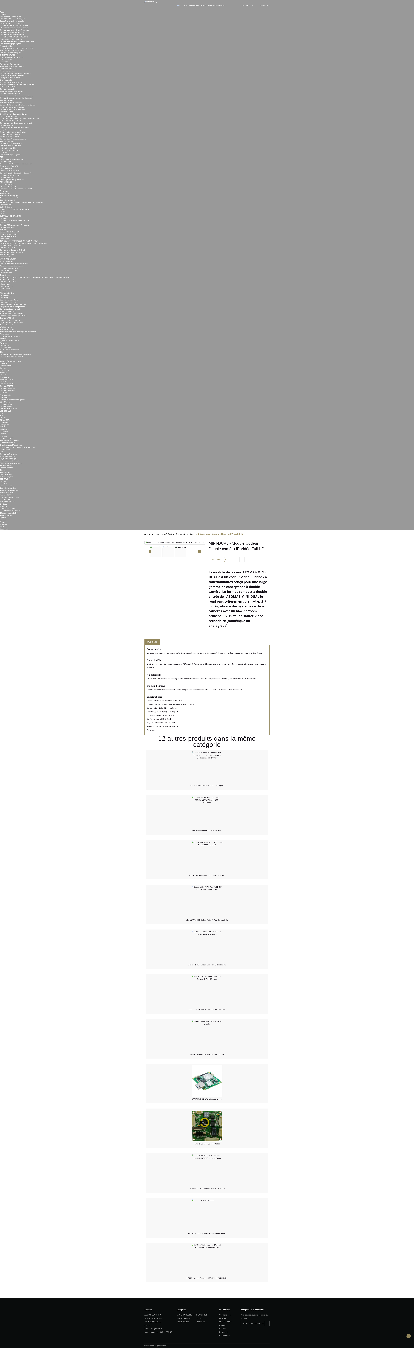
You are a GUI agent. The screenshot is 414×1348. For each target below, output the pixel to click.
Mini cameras (5, 284)
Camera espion (5, 295)
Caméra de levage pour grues (10, 44)
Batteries (3, 338)
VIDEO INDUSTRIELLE (8, 87)
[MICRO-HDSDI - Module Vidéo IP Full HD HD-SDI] (207, 947)
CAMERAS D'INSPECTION (10, 171)
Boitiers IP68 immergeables (9, 150)
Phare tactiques (5, 288)
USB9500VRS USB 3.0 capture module (207, 1099)
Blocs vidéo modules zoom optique (12, 400)
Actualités (3, 524)
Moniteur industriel (6, 100)
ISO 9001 (223, 1329)
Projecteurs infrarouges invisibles (11, 322)
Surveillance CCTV (6, 438)
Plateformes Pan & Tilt (8, 302)
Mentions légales (225, 1322)
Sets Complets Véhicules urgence (12, 50)
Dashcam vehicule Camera (9, 300)
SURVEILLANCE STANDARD (11, 216)
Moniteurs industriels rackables (11, 103)
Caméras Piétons (6, 406)
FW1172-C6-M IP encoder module (207, 1144)
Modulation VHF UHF (7, 502)
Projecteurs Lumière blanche (10, 461)
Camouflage (4, 298)
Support (2, 522)
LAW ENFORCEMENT (8, 259)
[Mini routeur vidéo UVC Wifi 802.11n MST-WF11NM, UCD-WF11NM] (207, 812)
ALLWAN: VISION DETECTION (11, 82)
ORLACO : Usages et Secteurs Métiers (14, 28)
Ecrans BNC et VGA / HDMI (10, 232)
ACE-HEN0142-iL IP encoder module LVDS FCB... (207, 1189)
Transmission (4, 193)
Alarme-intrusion (6, 515)
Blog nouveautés (6, 80)
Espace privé (4, 529)
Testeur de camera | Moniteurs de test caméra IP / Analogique (21, 202)
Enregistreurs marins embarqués (11, 130)
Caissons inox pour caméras (10, 116)
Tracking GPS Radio (7, 318)
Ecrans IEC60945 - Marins (9, 137)
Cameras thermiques (7, 390)
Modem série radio (6, 493)
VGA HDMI (4, 483)
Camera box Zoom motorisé (10, 309)
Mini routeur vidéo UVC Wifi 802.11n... (207, 830)
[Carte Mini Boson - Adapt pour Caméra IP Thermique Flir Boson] (168, 551)
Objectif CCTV (5, 420)
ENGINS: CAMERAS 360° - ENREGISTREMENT (17, 84)
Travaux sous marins (7, 141)
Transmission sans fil (7, 200)
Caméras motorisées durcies (10, 93)
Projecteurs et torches (8, 456)
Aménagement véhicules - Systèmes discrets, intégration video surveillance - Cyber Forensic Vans (35, 277)
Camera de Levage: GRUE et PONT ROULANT (17, 41)
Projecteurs (4, 191)
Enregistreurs (4, 422)
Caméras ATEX (5, 161)
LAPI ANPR (4, 397)
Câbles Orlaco (5, 62)
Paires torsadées (6, 486)
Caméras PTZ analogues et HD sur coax (14, 225)
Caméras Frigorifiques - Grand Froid (12, 109)
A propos (3, 517)
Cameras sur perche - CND (10, 175)
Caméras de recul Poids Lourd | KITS (13, 32)
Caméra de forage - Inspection (10, 155)
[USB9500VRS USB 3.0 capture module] (207, 1081)
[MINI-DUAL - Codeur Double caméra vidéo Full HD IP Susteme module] (175, 542)
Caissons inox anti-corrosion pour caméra (14, 127)
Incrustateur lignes (6, 112)
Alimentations (4, 334)
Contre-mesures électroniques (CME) (13, 316)
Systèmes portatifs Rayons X (10, 341)
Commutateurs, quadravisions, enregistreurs (15, 73)
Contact (2, 520)
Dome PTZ (4, 381)
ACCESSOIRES (6, 59)
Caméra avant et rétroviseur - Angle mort (14, 30)
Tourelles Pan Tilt (6, 465)
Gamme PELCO (6, 168)
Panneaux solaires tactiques (10, 336)
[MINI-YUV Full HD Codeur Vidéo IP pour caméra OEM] (207, 902)
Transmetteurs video (7, 325)
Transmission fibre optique (9, 196)
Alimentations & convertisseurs (11, 463)
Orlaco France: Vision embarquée (12, 21)
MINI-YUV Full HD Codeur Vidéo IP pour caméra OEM (207, 920)
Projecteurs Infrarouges (8, 459)
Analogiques (4, 370)
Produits (3, 14)
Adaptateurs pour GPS (8, 69)
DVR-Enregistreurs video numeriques (13, 304)
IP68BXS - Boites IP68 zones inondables (14, 209)
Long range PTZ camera (8, 270)
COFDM (3, 481)
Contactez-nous (225, 1315)
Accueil (2, 12)
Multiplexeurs (4, 429)
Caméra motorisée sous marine (11, 146)
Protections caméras (7, 71)
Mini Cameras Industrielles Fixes (11, 91)
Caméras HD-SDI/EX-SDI (9, 248)
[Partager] (242, 559)
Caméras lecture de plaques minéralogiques (15, 354)
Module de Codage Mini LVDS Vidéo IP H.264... (207, 875)
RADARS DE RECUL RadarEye (11, 39)
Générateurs (4, 345)
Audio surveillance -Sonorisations (11, 266)
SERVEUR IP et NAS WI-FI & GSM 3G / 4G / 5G (17, 447)
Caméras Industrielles (7, 89)
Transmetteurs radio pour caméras (12, 66)
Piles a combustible (7, 293)
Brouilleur (3, 291)
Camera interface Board (8, 409)
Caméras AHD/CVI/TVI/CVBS (10, 245)
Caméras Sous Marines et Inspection (13, 139)
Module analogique (6, 477)
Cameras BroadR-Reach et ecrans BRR (14, 25)
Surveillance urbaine (7, 279)
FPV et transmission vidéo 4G (10, 511)
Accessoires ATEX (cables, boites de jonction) (16, 164)
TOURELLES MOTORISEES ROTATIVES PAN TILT (19, 241)
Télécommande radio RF (8, 513)
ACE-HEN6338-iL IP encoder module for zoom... (207, 1233)
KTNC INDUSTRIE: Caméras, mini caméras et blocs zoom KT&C (23, 243)
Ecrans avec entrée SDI (8, 234)
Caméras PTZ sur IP (7, 227)
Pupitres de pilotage (7, 184)
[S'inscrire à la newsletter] (267, 1323)
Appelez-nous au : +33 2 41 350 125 (158, 1332)
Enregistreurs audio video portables (12, 307)
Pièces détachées (6, 46)
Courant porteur (5, 499)
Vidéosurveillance (6, 366)
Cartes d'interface (6, 257)
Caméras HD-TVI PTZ (8, 388)
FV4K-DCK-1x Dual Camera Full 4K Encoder (207, 1054)
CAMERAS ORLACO (7, 55)
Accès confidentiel (6, 261)
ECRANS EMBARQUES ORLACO (12, 57)
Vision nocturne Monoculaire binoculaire (14, 264)
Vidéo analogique (6, 474)
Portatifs (3, 434)
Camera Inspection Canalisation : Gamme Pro (16, 173)
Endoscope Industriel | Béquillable (12, 180)
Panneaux (3, 343)
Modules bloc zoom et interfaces (11, 252)
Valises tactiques (6, 273)
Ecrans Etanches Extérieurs (10, 134)
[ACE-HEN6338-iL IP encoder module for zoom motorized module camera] (207, 1215)
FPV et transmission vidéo (9, 497)
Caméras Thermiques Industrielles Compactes (16, 98)
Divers (2, 214)
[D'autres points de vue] (150, 551)
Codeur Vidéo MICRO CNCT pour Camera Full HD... (207, 1009)
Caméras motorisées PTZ (9, 268)
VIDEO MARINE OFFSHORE (10, 121)
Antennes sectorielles (7, 508)
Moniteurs (3, 230)
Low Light (3, 393)
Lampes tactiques (6, 286)
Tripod (2, 352)
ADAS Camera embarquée (9, 350)
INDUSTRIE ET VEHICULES (10, 16)
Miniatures (3, 372)
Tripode (2, 470)
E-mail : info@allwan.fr (153, 1329)
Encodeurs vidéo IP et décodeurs (11, 445)
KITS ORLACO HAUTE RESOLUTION (14, 37)
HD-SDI (3, 375)
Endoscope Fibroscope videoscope (12, 313)
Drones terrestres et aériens (10, 320)
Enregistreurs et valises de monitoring (13, 114)
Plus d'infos (152, 642)
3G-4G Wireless (5, 402)
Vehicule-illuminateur (7, 359)
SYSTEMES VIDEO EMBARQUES (12, 19)
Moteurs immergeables (8, 148)
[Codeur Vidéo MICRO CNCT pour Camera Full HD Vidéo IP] (207, 991)
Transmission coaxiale (8, 488)
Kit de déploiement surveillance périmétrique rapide (18, 332)
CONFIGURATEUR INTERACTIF (12, 23)
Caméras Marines (6, 125)
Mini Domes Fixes (6, 379)
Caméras (3, 218)
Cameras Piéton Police (8, 282)
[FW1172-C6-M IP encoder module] (207, 1126)
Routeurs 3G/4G (6, 495)
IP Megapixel (4, 377)
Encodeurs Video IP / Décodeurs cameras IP (16, 189)
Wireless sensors (6, 327)
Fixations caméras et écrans (10, 64)
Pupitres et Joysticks (7, 443)
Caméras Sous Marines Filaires (11, 143)
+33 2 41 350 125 (248, 5)
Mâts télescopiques (7, 329)
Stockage (3, 363)
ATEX (2, 157)
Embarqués (4, 431)
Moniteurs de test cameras (9, 440)
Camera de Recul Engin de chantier (12, 35)
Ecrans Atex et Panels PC (9, 166)
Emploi (2, 527)
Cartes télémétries (6, 468)
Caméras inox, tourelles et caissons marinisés (16, 123)
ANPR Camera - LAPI (8, 311)
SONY (2, 413)
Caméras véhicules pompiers (10, 53)
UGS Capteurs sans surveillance (11, 356)
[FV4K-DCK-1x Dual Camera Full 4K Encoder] (207, 1036)
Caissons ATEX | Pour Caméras (11, 159)
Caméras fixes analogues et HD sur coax (14, 220)
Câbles (2, 211)
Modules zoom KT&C (7, 254)
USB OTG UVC (5, 411)
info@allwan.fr (265, 5)
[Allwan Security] (159, 5)
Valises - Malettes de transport (10, 361)
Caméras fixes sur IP (7, 223)
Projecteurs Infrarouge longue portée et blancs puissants (20, 118)
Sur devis (216, 559)
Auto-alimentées (5, 395)
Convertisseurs (5, 205)
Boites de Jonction (6, 207)
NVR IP (2, 427)
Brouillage (3, 504)
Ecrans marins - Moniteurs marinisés (13, 132)
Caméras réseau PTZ (7, 384)
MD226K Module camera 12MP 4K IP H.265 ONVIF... (207, 1278)
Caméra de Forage (6, 177)
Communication (5, 347)
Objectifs (3, 418)
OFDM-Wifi (4, 479)
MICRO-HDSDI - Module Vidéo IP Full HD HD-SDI (207, 965)
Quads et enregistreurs (8, 186)
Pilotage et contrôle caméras (10, 78)
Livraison (222, 1318)
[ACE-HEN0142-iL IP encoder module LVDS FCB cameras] (207, 1170)
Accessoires (4, 152)
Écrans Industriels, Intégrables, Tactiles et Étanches (18, 105)
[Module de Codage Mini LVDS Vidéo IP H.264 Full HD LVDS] (207, 857)
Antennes (3, 506)
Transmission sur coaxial (9, 198)
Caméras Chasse (6, 404)
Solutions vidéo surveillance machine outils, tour (17, 96)
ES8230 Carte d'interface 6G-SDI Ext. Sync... (207, 786)
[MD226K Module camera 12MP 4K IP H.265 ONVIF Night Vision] (207, 1260)
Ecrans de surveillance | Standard (12, 107)
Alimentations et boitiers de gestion (12, 75)
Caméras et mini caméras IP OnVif (12, 250)
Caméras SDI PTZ (6, 386)
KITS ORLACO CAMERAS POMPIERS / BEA (16, 48)
